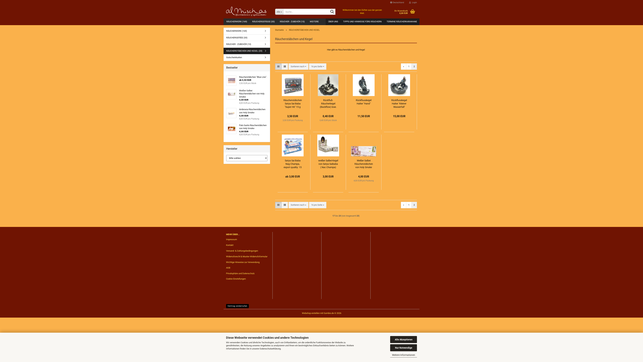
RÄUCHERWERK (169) (236, 21)
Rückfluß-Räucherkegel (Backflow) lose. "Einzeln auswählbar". (328, 104)
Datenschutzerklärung (270, 348)
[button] (397, 2)
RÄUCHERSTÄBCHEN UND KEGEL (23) (244, 51)
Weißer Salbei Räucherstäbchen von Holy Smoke (363, 164)
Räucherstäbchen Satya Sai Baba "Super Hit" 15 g (292, 103)
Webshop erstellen (311, 313)
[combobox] (298, 66)
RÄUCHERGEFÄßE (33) (263, 21)
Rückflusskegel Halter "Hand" (363, 102)
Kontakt (229, 245)
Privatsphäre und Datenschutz (240, 273)
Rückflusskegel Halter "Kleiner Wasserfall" (399, 103)
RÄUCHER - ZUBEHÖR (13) (292, 21)
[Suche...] (332, 12)
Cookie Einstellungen (236, 279)
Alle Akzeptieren (403, 339)
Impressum (231, 239)
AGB (228, 267)
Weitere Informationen (403, 355)
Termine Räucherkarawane (402, 21)
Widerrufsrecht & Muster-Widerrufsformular (246, 256)
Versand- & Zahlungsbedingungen (242, 251)
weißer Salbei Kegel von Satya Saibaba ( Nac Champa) (328, 164)
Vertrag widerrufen (237, 306)
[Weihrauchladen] (248, 11)
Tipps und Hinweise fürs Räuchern (362, 21)
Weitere (314, 21)
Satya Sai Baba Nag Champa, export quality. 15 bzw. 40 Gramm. (293, 164)
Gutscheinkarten (234, 57)
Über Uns (333, 21)
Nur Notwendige (403, 347)
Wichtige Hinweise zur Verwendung (243, 262)
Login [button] (414, 2)
